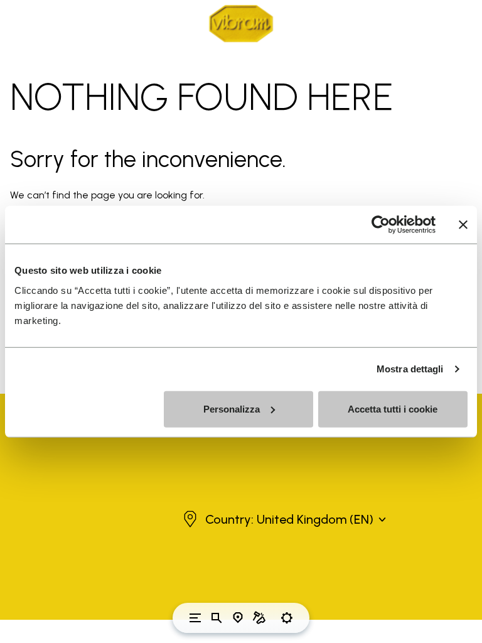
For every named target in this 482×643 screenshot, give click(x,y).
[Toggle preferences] (286, 617)
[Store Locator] (237, 617)
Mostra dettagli (410, 369)
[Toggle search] (216, 617)
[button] (283, 519)
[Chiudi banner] (463, 224)
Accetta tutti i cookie (392, 408)
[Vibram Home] (241, 23)
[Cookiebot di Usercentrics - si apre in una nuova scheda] (381, 224)
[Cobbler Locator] (259, 617)
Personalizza (231, 408)
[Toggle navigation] (195, 617)
